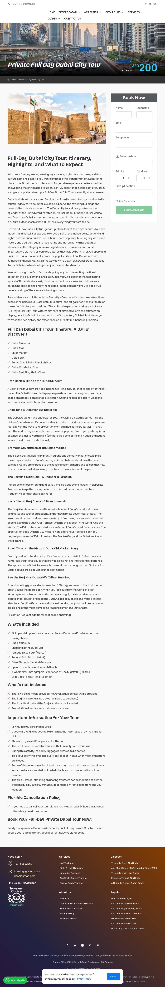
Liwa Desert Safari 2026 (123, 918)
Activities (91, 12)
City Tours (113, 12)
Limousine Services (70, 873)
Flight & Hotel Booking (71, 868)
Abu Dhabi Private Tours (123, 923)
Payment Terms (68, 918)
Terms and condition (71, 908)
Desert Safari (68, 12)
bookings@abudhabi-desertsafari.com (27, 874)
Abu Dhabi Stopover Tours (125, 903)
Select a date (127, 156)
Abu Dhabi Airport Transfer (73, 878)
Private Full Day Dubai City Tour (31, 79)
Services (134, 12)
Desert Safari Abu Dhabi (24, 11)
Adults (120, 171)
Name (119, 108)
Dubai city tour (61, 208)
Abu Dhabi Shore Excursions (126, 913)
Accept (113, 976)
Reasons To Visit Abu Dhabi (125, 878)
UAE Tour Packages (121, 898)
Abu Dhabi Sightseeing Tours (126, 908)
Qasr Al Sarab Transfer (71, 882)
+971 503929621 (23, 863)
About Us (64, 898)
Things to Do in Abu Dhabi (124, 863)
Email (119, 122)
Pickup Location (125, 186)
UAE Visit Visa (67, 863)
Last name (142, 108)
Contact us (72, 18)
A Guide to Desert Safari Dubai (127, 882)
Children (141, 171)
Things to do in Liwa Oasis (125, 873)
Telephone (122, 137)
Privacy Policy (67, 913)
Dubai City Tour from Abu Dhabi (127, 928)
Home (51, 12)
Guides (52, 18)
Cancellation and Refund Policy (76, 903)
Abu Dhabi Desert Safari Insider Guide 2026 (134, 868)
